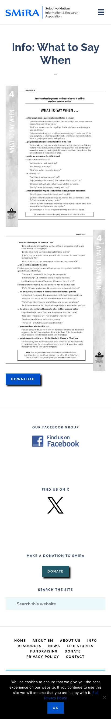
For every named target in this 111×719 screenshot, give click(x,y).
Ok (55, 708)
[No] (104, 697)
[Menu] (101, 12)
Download (23, 379)
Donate (55, 571)
